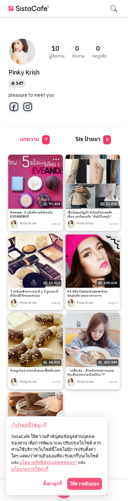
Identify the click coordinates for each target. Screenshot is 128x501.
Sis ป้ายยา (91, 139)
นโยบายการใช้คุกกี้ (29, 469)
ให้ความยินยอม (84, 484)
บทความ (33, 139)
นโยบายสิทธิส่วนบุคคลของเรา (48, 462)
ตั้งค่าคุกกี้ (52, 484)
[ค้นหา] (114, 8)
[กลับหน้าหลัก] (30, 8)
